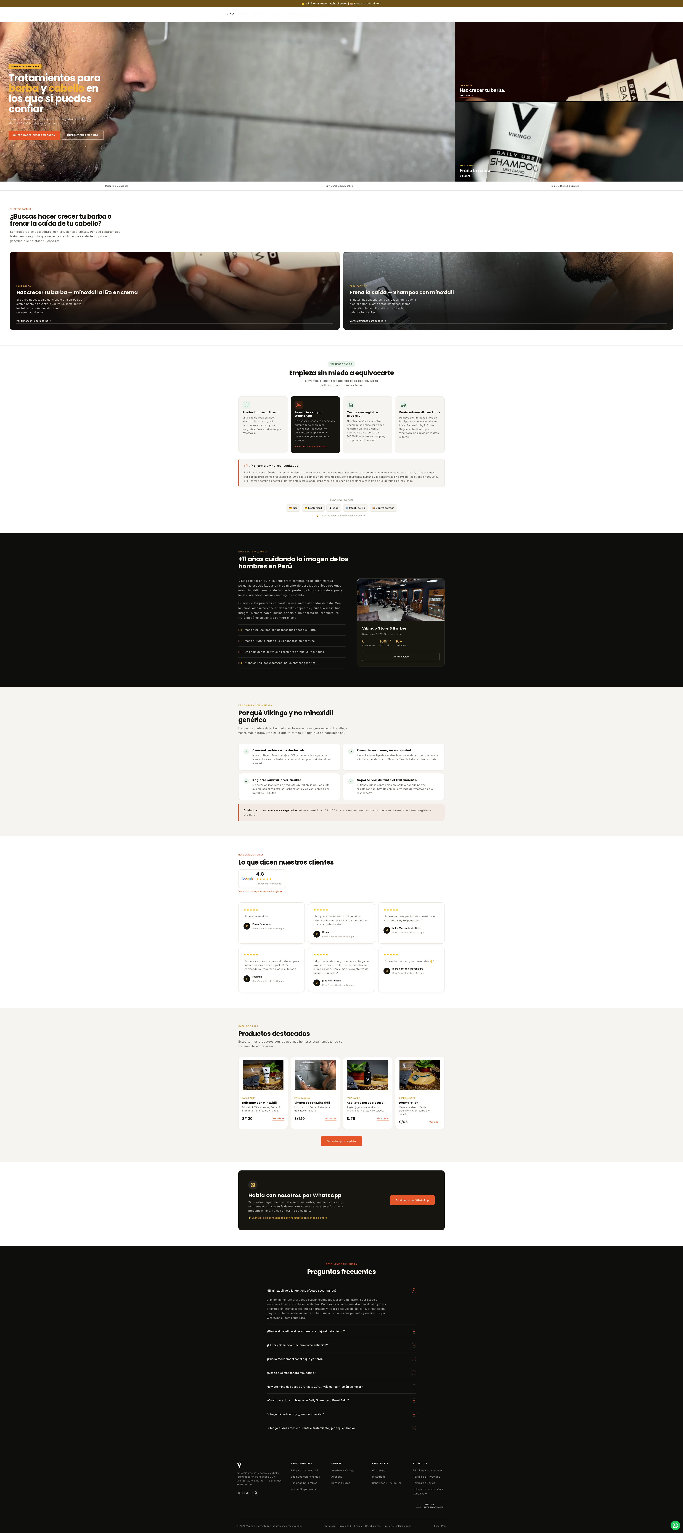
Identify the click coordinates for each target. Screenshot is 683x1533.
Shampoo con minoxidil (305, 1476)
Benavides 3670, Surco (387, 1482)
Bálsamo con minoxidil (305, 1470)
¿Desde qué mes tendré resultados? (341, 1373)
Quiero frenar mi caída (83, 135)
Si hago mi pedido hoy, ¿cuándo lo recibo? (341, 1414)
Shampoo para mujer (304, 1482)
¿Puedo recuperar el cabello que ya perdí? (341, 1359)
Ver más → (278, 1118)
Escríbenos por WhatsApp (412, 1200)
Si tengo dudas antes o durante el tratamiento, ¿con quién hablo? (341, 1428)
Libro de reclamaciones (397, 1526)
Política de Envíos (424, 1482)
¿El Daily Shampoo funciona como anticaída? (341, 1345)
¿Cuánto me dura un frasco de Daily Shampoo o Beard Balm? (341, 1400)
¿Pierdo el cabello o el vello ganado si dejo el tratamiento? (341, 1331)
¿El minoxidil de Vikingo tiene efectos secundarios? (341, 1290)
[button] (473, 14)
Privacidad (345, 1526)
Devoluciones (373, 1526)
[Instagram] (240, 1493)
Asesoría (336, 1476)
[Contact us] (675, 1525)
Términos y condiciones (427, 1470)
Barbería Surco (340, 1482)
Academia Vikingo (342, 1470)
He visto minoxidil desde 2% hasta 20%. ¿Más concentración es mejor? (341, 1386)
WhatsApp (378, 1470)
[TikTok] (247, 1493)
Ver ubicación (401, 656)
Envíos (358, 1526)
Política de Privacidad (426, 1476)
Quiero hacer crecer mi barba (34, 135)
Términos (330, 1526)
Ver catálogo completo (341, 1141)
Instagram (378, 1476)
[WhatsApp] (255, 1493)
